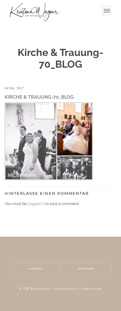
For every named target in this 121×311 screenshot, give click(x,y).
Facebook (35, 269)
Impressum (92, 288)
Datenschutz (66, 288)
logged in (36, 203)
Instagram (86, 269)
